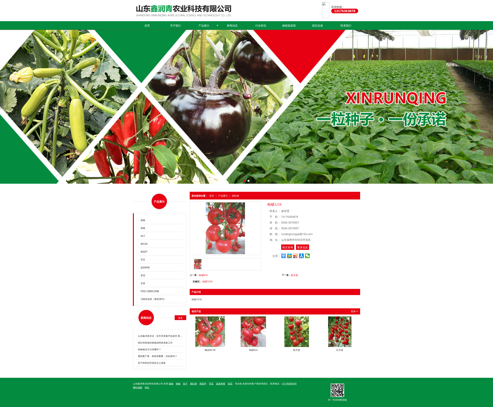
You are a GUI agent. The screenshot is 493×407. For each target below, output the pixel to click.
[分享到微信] (307, 256)
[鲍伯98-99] (210, 331)
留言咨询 (287, 247)
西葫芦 (144, 251)
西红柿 (235, 195)
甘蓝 (143, 283)
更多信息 (302, 247)
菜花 (143, 275)
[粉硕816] (253, 331)
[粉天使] (296, 331)
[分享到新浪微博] (295, 256)
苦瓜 (143, 259)
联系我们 (345, 25)
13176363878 (289, 383)
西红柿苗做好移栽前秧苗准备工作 (155, 342)
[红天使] (339, 331)
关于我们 (175, 25)
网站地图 (137, 387)
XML (147, 387)
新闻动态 (232, 25)
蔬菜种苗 (145, 267)
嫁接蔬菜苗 (289, 25)
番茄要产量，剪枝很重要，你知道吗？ (157, 356)
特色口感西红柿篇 (150, 291)
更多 (180, 317)
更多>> (354, 311)
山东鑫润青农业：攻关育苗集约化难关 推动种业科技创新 (160, 335)
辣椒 (143, 227)
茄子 (143, 235)
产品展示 (204, 25)
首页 (147, 25)
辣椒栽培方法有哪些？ (149, 349)
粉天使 (294, 275)
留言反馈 (317, 25)
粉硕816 (203, 275)
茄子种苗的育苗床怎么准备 (152, 362)
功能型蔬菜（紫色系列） (153, 298)
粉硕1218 (207, 281)
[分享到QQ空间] (289, 256)
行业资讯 (260, 25)
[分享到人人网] (301, 256)
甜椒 (143, 220)
